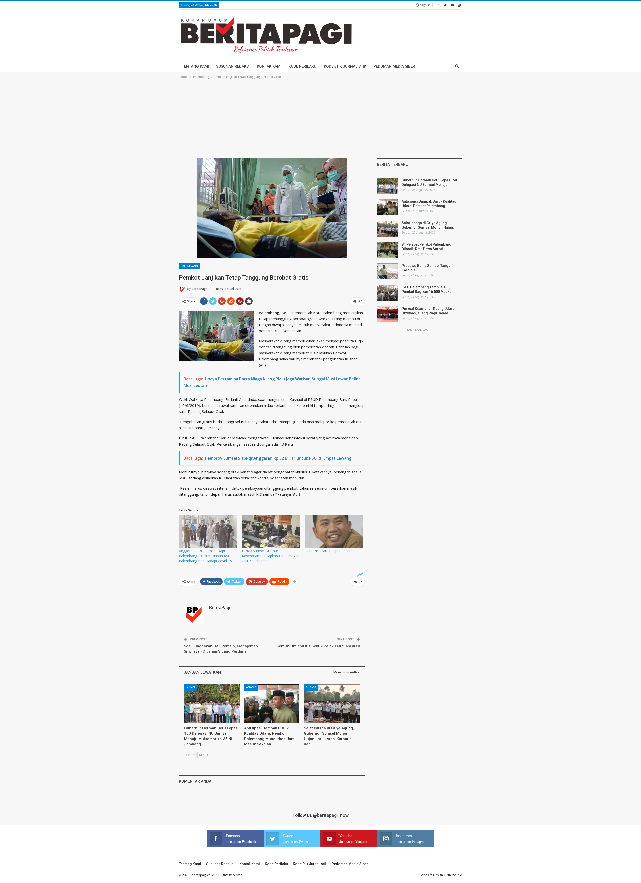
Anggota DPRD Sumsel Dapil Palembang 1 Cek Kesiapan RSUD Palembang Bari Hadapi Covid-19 (206, 555)
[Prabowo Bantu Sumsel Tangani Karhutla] (387, 271)
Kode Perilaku (302, 66)
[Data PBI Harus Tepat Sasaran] (334, 531)
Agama (251, 687)
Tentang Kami (195, 66)
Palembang (189, 266)
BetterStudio (453, 875)
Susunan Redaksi (233, 66)
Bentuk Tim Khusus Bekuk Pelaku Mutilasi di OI (318, 646)
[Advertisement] (320, 117)
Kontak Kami (269, 66)
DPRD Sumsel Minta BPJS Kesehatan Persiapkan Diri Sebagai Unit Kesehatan (270, 555)
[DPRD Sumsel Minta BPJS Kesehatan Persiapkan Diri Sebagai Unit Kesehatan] (271, 531)
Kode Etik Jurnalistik (345, 66)
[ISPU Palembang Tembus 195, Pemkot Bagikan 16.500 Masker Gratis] (387, 293)
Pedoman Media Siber (394, 66)
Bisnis (190, 687)
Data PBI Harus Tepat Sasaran (330, 550)
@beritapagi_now (331, 815)
